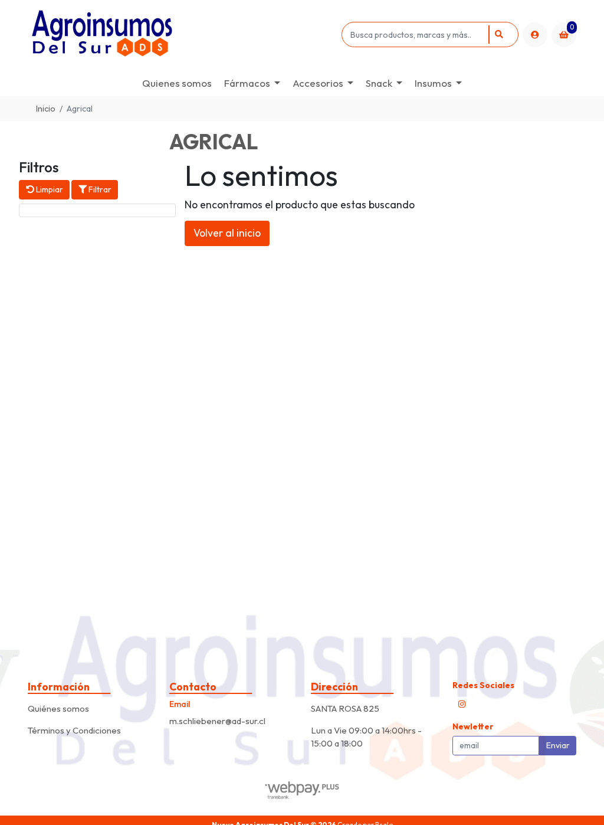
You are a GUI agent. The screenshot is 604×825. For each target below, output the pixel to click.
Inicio (45, 108)
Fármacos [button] (247, 83)
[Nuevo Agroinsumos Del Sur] (182, 34)
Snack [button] (379, 83)
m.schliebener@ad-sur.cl (217, 720)
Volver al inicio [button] (227, 233)
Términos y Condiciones (74, 730)
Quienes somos (177, 83)
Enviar (558, 745)
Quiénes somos (58, 708)
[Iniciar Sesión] (535, 34)
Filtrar (99, 189)
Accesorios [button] (318, 83)
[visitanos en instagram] (462, 704)
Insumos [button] (433, 83)
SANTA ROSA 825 (345, 708)
